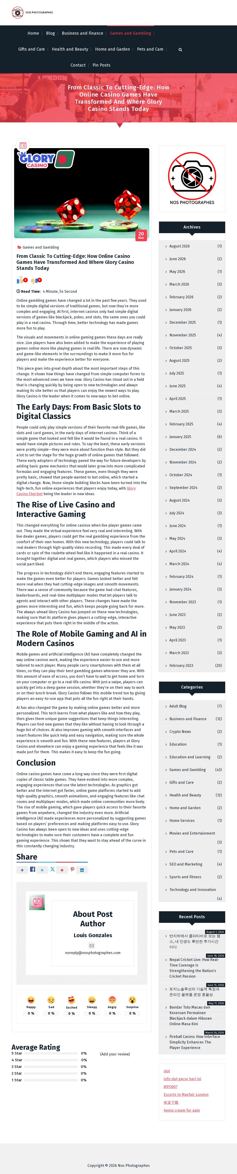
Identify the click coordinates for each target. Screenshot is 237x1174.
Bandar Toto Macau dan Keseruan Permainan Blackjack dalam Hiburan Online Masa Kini (190, 1015)
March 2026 (179, 284)
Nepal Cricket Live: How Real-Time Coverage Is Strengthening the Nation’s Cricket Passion (194, 968)
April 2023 (177, 640)
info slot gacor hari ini (182, 1079)
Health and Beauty (70, 49)
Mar (141, 235)
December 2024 (182, 449)
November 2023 (182, 602)
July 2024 (176, 513)
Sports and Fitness (185, 877)
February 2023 (181, 665)
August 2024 (179, 500)
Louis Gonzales (93, 935)
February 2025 (181, 424)
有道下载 (171, 1102)
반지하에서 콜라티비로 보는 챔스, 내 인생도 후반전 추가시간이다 (194, 941)
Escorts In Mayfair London (186, 1094)
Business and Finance (82, 33)
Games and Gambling (130, 33)
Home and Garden (112, 49)
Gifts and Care (31, 49)
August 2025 (179, 360)
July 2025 (176, 373)
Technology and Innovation (192, 889)
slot (167, 1071)
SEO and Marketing (185, 864)
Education (178, 744)
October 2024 (180, 475)
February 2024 (181, 576)
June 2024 (177, 526)
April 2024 (177, 551)
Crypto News (180, 731)
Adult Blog (178, 706)
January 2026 (180, 310)
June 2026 (177, 259)
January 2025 (180, 437)
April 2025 (177, 398)
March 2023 (179, 653)
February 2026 (181, 297)
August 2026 (179, 246)
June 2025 (177, 386)
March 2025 (179, 411)
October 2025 (180, 348)
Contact (78, 65)
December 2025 (182, 322)
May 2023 (177, 627)
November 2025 (182, 335)
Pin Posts (101, 65)
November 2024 (182, 462)
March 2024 (179, 564)
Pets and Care (150, 49)
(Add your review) (115, 1054)
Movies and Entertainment (192, 833)
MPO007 (171, 1087)
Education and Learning (189, 757)
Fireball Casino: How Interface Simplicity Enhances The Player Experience (194, 1042)
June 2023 (177, 615)
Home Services (182, 820)
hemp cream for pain (182, 1110)
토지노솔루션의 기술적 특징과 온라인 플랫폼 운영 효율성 (194, 992)
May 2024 (177, 538)
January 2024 (180, 589)
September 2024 (183, 487)
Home (33, 33)
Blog (50, 33)
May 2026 (177, 271)
